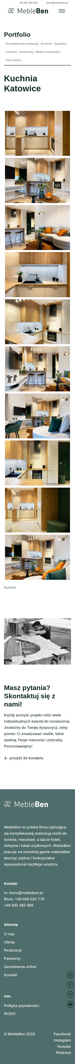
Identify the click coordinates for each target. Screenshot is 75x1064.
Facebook (62, 1034)
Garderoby (26, 51)
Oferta (9, 942)
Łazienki (11, 51)
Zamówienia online (20, 967)
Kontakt (10, 975)
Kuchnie (46, 43)
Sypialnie (60, 43)
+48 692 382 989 (28, 2)
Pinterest (63, 1053)
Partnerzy (12, 958)
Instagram (62, 1040)
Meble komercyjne (48, 51)
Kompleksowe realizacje (22, 43)
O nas (9, 934)
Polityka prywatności (21, 1006)
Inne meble (13, 60)
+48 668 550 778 (29, 899)
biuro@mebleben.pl (26, 893)
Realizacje (13, 950)
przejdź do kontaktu (26, 758)
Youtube (64, 1046)
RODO (10, 1014)
